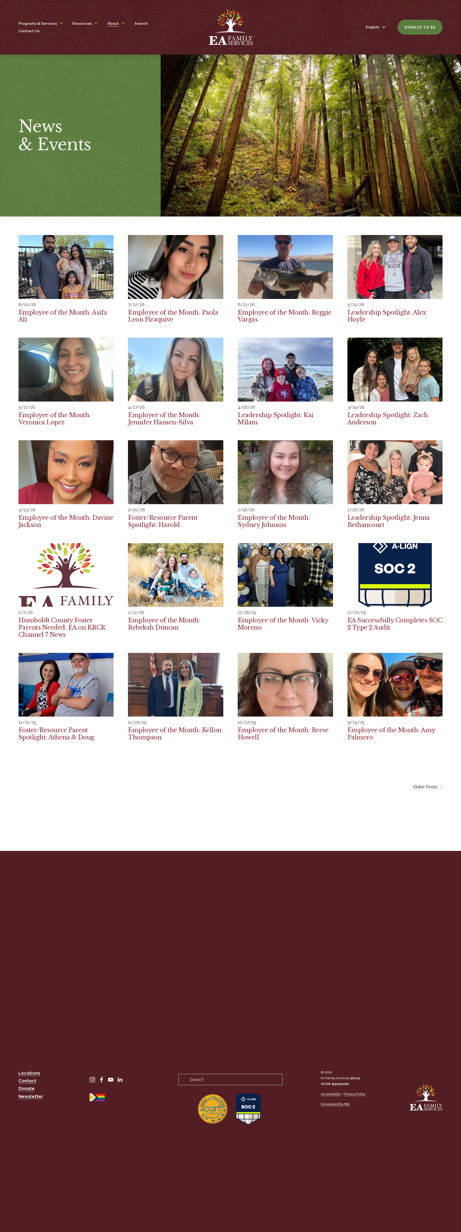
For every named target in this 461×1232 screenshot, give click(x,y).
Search (141, 23)
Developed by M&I (335, 1104)
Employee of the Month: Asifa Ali (62, 316)
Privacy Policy (354, 1094)
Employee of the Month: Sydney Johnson (274, 521)
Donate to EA (420, 27)
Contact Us (29, 31)
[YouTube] (111, 1080)
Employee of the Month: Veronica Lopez (54, 418)
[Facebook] (101, 1080)
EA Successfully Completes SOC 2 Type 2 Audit (395, 624)
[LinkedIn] (120, 1080)
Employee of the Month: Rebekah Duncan (164, 624)
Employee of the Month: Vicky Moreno (283, 624)
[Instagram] (92, 1080)
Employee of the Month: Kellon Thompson (174, 733)
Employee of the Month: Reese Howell (283, 733)
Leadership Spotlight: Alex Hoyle (386, 316)
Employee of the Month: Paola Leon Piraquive (173, 316)
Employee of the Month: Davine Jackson (65, 521)
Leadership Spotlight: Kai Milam (276, 418)
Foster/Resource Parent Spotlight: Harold (162, 521)
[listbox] (372, 27)
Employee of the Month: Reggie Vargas (285, 316)
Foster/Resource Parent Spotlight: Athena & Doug (56, 733)
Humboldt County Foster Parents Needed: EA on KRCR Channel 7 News (61, 627)
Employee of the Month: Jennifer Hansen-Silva (164, 418)
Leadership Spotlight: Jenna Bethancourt (388, 521)
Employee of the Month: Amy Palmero (391, 733)
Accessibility (330, 1094)
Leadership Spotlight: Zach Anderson (387, 418)
